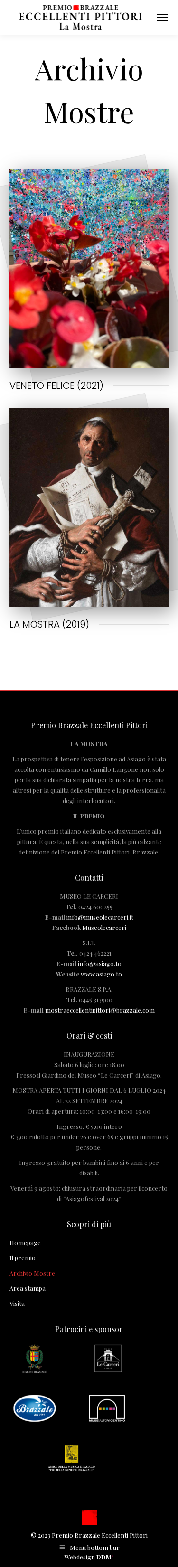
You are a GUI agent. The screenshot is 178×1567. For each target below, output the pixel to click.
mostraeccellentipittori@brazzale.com (100, 1010)
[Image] (89, 268)
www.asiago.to (101, 974)
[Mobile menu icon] (162, 17)
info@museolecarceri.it (99, 917)
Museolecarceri (104, 927)
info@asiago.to (100, 963)
